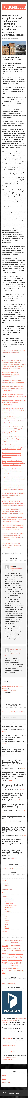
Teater (6, 924)
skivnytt (18, 963)
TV (5, 926)
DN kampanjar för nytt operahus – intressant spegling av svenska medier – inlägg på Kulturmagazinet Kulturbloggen (13, 503)
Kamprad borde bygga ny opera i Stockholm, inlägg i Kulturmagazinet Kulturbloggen (12, 545)
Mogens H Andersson (16, 649)
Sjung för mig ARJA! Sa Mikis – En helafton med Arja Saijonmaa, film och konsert (14, 806)
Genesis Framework (20, 1092)
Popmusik (10, 957)
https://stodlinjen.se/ (7, 1059)
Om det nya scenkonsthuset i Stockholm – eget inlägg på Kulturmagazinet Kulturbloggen (13, 495)
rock (8, 960)
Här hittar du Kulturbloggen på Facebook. (12, 868)
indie (18, 948)
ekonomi (20, 943)
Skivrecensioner (9, 907)
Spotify (9, 965)
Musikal (7, 920)
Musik (3, 892)
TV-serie (12, 970)
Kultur (12, 950)
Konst (10, 950)
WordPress (11, 1093)
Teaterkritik (7, 911)
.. (2, 876)
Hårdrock (14, 948)
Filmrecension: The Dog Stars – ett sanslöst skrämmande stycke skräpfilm (14, 737)
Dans (6, 916)
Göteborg (5, 948)
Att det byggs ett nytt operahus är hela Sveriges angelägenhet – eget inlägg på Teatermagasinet (13, 389)
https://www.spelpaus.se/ (9, 1057)
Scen (3, 914)
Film (6, 918)
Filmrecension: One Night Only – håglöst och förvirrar (13, 786)
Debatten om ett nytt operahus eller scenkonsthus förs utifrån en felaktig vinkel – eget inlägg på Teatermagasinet (14, 447)
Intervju (4, 880)
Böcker (14, 940)
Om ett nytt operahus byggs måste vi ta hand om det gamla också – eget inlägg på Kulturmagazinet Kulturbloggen (14, 519)
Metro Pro (13, 1092)
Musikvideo (18, 954)
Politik (4, 957)
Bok (3, 940)
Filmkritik (5, 946)
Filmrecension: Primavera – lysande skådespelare (12, 840)
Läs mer (4, 731)
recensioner (4, 960)
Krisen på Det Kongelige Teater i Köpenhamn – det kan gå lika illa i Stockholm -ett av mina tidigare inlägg (12, 511)
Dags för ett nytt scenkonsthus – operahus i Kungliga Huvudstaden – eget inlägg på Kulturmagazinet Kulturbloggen (13, 479)
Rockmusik (12, 960)
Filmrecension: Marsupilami (12, 726)
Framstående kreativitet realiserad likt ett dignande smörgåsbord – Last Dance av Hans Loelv (13, 853)
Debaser (20, 940)
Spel (6, 909)
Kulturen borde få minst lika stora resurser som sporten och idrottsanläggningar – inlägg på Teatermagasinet (13, 439)
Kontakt (4, 1075)
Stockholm (14, 966)
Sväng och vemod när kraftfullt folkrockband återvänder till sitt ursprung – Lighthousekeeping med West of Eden (14, 775)
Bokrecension (8, 898)
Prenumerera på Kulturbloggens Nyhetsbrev (13, 712)
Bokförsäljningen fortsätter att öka (13, 817)
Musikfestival (12, 954)
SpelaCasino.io (6, 1022)
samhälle (19, 960)
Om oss (4, 1079)
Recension (5, 896)
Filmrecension (8, 902)
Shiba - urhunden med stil (8, 983)
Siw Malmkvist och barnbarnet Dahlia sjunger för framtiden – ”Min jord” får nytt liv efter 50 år (13, 830)
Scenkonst (11, 963)
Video (15, 970)
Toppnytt (4, 931)
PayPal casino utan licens (8, 1045)
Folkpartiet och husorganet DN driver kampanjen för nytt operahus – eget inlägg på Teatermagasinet (13, 411)
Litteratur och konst (7, 889)
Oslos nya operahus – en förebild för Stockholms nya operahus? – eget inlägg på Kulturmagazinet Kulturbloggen (13, 463)
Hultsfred (9, 948)
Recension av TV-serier (11, 905)
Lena (11, 566)
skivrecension (5, 965)
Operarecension (9, 903)
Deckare (4, 943)
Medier (23, 950)
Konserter (5, 950)
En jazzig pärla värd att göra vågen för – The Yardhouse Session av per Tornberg (12, 795)
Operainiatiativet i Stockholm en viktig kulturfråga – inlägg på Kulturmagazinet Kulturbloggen (13, 471)
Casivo (13, 1052)
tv (9, 970)
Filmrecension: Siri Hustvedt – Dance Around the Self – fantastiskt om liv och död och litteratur (13, 763)
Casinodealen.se (8, 1038)
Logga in (17, 1093)
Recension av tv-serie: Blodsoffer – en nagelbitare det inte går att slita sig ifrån (13, 750)
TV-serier (7, 928)
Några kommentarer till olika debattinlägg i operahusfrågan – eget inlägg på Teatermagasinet (14, 403)
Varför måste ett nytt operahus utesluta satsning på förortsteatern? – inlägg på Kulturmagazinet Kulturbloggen (12, 527)
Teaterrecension (5, 970)
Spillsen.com (13, 1030)
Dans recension (9, 900)
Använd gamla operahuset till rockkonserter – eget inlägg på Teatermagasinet (10, 374)
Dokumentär (8, 943)
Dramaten (14, 943)
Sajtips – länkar (6, 1082)
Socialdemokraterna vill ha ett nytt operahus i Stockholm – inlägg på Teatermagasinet (11, 455)
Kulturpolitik (15, 552)
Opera (6, 922)
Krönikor (7, 885)
